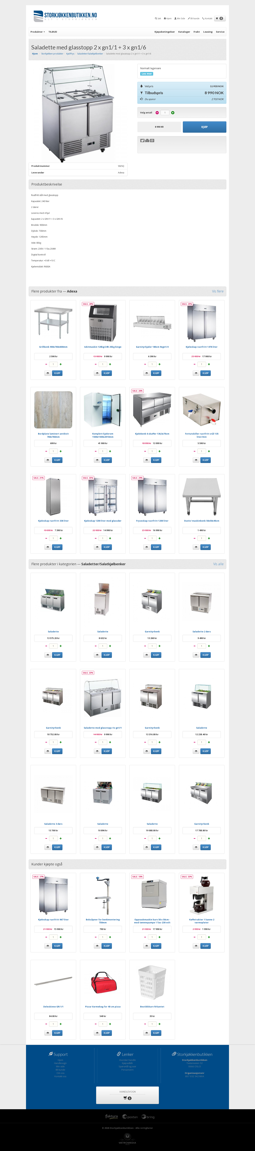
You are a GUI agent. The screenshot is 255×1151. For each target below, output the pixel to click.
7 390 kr (53, 530)
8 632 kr (103, 638)
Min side (60, 1066)
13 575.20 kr (53, 638)
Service (220, 31)
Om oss (60, 1073)
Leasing (207, 31)
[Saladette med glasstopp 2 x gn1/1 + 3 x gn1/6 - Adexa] (78, 113)
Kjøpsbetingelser (165, 31)
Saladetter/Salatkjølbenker (90, 53)
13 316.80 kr (152, 734)
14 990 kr (103, 530)
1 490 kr (202, 530)
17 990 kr (152, 929)
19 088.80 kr (152, 830)
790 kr (103, 929)
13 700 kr (53, 830)
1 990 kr (202, 929)
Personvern (127, 1069)
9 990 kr (102, 356)
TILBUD (52, 31)
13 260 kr (152, 638)
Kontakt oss (60, 1076)
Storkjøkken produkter (52, 53)
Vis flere (218, 291)
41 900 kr (103, 443)
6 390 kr (152, 356)
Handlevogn (60, 1063)
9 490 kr (202, 638)
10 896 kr (103, 830)
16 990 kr (152, 530)
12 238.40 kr (201, 734)
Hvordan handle (127, 1060)
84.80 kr (53, 1016)
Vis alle (218, 564)
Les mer (147, 73)
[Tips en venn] (152, 140)
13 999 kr (152, 443)
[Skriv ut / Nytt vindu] (147, 140)
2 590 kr (53, 356)
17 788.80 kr (201, 830)
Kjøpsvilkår (127, 1063)
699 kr (53, 443)
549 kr (103, 1016)
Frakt (197, 31)
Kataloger (184, 31)
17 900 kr (202, 356)
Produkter (37, 31)
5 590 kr (202, 443)
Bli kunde (60, 1069)
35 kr (152, 1016)
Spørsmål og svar (127, 1066)
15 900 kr (53, 929)
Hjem (60, 1060)
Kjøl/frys (70, 53)
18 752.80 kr (53, 734)
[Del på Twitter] (142, 140)
